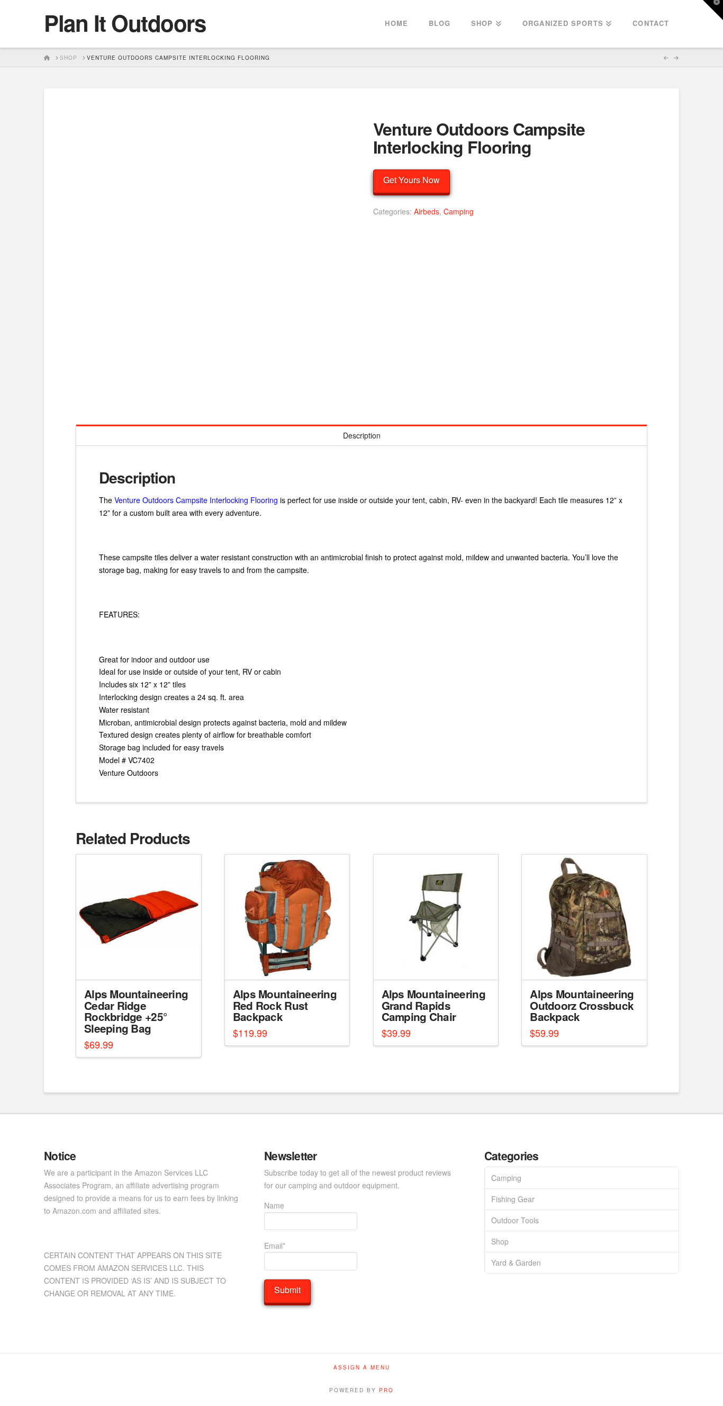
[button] (713, 10)
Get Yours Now (411, 180)
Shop (500, 1241)
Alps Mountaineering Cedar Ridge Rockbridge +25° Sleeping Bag (136, 1011)
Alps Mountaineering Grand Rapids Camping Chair (433, 1005)
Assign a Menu (361, 1367)
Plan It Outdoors (124, 23)
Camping (459, 211)
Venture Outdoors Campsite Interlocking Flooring (196, 500)
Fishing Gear (513, 1199)
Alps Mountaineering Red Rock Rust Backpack (285, 1005)
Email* (274, 1245)
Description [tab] (362, 435)
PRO (386, 1390)
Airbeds (426, 211)
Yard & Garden (516, 1262)
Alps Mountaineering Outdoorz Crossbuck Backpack (582, 1005)
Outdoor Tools (515, 1220)
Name (274, 1205)
